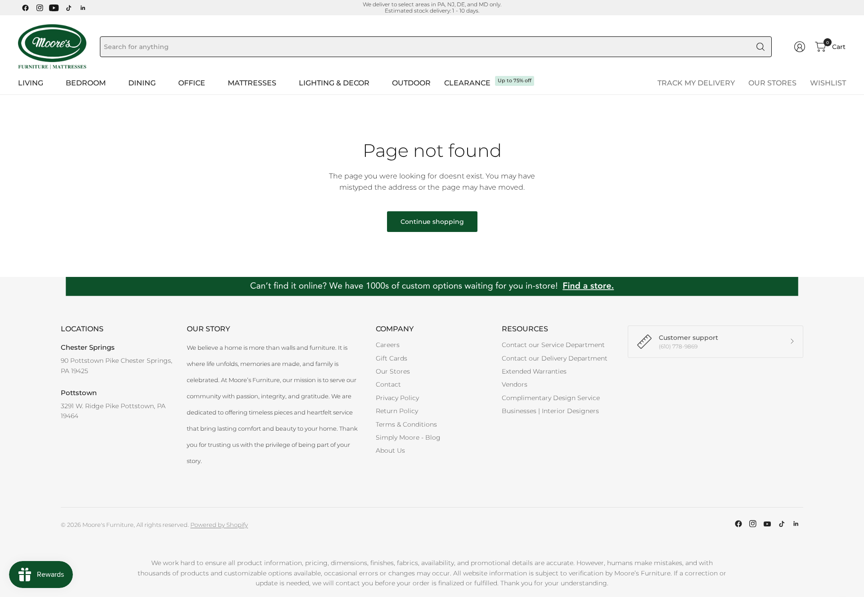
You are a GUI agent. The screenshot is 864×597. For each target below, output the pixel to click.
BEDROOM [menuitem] (86, 83)
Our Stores (393, 371)
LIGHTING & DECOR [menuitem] (334, 83)
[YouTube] (54, 7)
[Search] (760, 46)
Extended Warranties (534, 371)
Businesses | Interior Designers (550, 411)
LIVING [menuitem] (30, 83)
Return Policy (397, 411)
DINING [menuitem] (142, 83)
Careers (388, 345)
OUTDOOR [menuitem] (411, 83)
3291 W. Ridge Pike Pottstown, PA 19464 (113, 411)
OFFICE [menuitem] (191, 83)
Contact (388, 384)
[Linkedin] (83, 7)
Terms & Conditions (406, 424)
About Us (390, 450)
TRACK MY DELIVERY (696, 83)
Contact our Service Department (553, 345)
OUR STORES (772, 83)
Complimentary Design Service (551, 398)
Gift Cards (391, 358)
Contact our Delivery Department (555, 358)
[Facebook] (25, 7)
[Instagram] (39, 7)
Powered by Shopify (219, 524)
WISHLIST (828, 83)
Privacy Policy (397, 398)
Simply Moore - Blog (408, 437)
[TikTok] (68, 7)
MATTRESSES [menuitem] (252, 83)
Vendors (514, 384)
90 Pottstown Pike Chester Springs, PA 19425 (116, 365)
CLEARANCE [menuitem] (467, 83)
